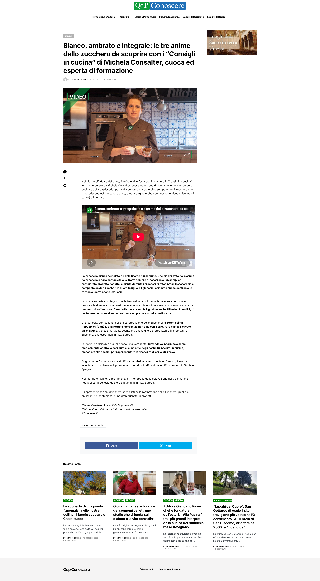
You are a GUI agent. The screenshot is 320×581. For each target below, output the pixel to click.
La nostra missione (170, 569)
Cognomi (119, 500)
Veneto (179, 500)
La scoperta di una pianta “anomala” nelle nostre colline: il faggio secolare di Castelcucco (84, 512)
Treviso (68, 36)
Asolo (217, 500)
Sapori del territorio (93, 425)
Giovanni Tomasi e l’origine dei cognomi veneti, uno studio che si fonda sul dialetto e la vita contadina (134, 512)
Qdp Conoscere (76, 569)
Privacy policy (148, 569)
